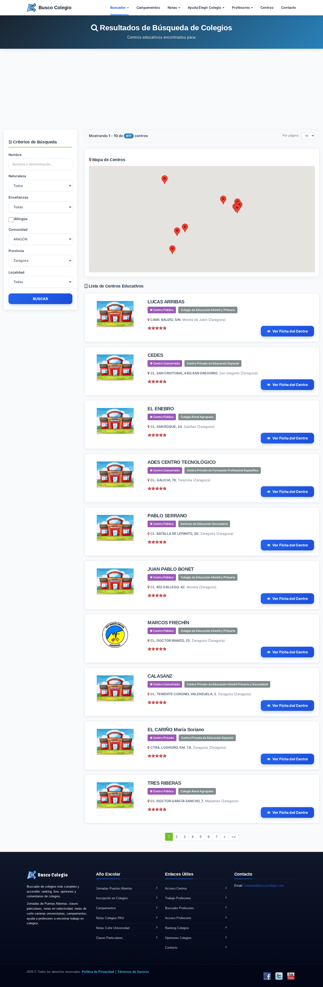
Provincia (16, 251)
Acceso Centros (176, 888)
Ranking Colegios (177, 928)
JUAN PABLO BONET (171, 569)
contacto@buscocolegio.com (264, 885)
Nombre (15, 155)
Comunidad (18, 229)
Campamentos (148, 7)
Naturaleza (17, 176)
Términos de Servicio (133, 972)
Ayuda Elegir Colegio (205, 7)
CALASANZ (160, 676)
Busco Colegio (55, 7)
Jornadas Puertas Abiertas (114, 888)
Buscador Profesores (179, 908)
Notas (173, 7)
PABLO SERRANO (167, 515)
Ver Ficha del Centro (290, 331)
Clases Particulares (109, 938)
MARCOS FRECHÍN (168, 622)
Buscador (118, 7)
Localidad (16, 272)
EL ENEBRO (161, 408)
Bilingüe (20, 219)
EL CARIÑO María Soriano (176, 729)
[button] (185, 228)
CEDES (155, 355)
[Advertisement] (161, 89)
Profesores (241, 7)
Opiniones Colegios (178, 938)
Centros (267, 7)
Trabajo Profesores (178, 898)
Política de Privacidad (98, 972)
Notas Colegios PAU (110, 918)
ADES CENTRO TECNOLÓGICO (182, 462)
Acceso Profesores (178, 918)
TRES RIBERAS (164, 783)
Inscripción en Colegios (112, 898)
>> (233, 837)
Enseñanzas (18, 197)
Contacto (288, 7)
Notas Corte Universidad (112, 928)
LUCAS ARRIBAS (166, 301)
